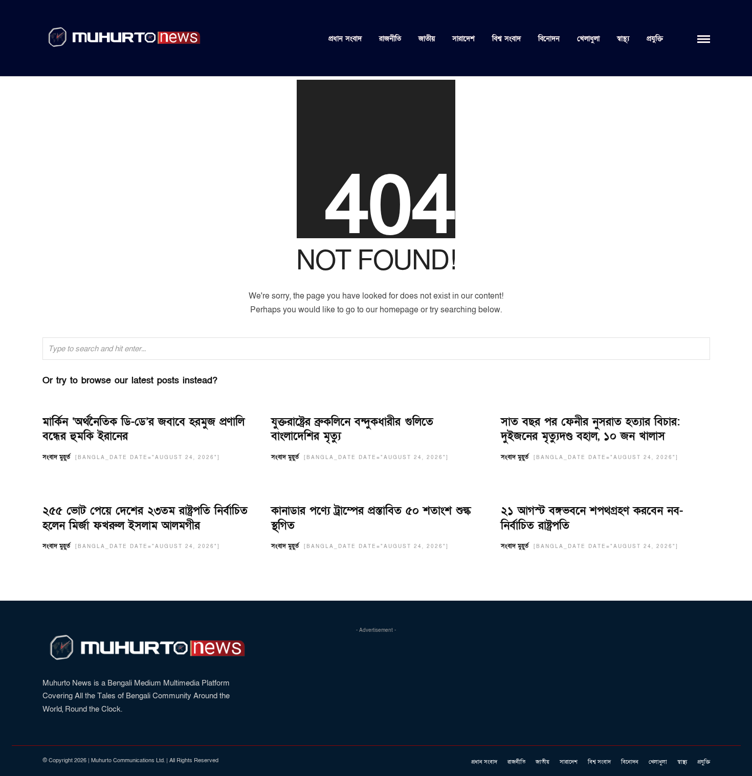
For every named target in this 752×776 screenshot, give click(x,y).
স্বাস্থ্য (623, 38)
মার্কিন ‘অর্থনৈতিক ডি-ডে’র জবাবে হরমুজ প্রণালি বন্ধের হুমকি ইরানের (143, 429)
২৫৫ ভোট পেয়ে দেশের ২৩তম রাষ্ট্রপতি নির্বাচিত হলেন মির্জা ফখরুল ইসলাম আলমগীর (145, 518)
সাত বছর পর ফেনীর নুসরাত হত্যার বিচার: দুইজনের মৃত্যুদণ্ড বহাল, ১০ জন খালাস (590, 429)
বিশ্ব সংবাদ (506, 38)
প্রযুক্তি (655, 38)
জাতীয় (426, 38)
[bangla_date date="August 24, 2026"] (147, 457)
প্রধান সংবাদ (345, 38)
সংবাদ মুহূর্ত (56, 457)
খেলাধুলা (588, 38)
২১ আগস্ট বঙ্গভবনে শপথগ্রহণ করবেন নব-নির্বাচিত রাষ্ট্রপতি (592, 518)
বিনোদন (549, 38)
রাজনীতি (390, 38)
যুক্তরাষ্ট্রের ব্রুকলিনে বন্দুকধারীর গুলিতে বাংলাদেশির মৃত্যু (352, 429)
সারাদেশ (463, 38)
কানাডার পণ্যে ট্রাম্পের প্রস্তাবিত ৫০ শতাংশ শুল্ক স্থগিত (371, 518)
